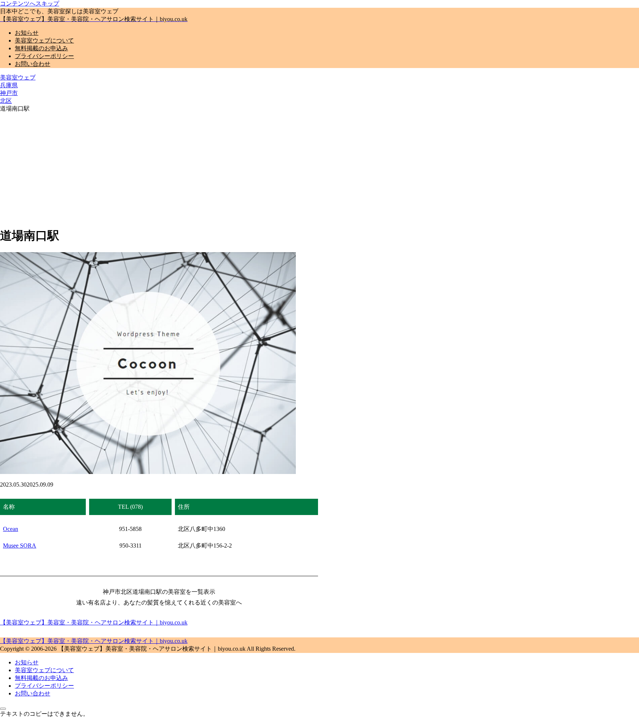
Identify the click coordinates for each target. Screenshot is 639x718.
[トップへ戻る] (3, 709)
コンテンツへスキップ (29, 3)
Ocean (10, 529)
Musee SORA (19, 545)
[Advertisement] (319, 168)
